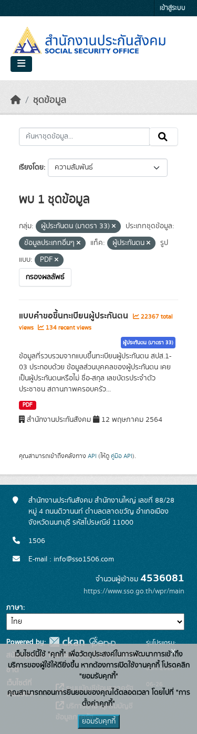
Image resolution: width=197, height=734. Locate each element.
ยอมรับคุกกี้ (99, 721)
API (92, 456)
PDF (28, 405)
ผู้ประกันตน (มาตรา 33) (148, 342)
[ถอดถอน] (114, 226)
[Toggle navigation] (21, 64)
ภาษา (14, 607)
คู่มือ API (121, 456)
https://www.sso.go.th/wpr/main (134, 591)
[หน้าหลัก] (16, 100)
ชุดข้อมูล (49, 100)
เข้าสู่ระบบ (172, 8)
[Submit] (163, 136)
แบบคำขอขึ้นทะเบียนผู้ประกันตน (74, 316)
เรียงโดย (31, 167)
